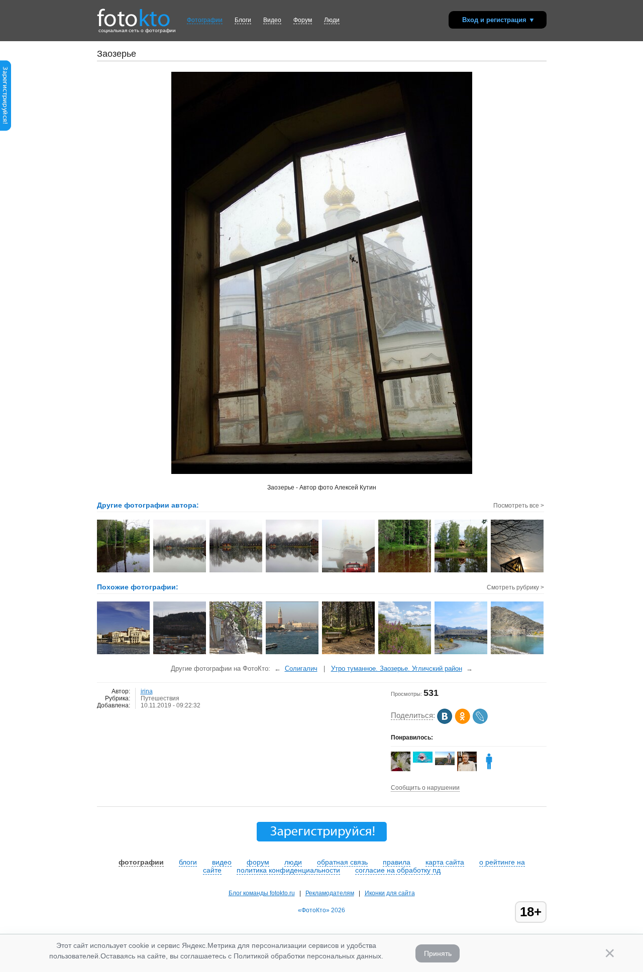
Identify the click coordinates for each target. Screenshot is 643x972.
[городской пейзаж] (180, 653)
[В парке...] (349, 653)
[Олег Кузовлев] (423, 760)
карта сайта (444, 862)
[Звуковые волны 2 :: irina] (236, 571)
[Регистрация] (5, 129)
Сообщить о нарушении (425, 787)
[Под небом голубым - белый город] (124, 653)
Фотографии (205, 20)
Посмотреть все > (518, 505)
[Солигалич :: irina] (124, 571)
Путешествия (160, 698)
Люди (332, 20)
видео (222, 862)
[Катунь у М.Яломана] (518, 653)
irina (147, 691)
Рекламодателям (329, 893)
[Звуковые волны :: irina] (180, 571)
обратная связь (342, 862)
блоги (188, 862)
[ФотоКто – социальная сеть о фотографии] (133, 14)
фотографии (141, 862)
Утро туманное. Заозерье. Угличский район (396, 668)
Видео (272, 20)
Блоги (243, 20)
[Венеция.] (292, 653)
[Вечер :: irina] (518, 571)
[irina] (489, 769)
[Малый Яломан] (461, 653)
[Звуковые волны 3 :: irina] (292, 571)
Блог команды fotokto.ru (262, 893)
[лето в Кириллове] (405, 653)
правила (396, 862)
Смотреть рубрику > (515, 587)
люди (293, 862)
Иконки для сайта (390, 893)
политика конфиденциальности (288, 870)
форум (258, 862)
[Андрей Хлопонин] (445, 763)
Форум (302, 20)
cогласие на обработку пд (398, 870)
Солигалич (301, 668)
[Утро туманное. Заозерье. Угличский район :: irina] (349, 571)
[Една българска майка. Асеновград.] (236, 653)
